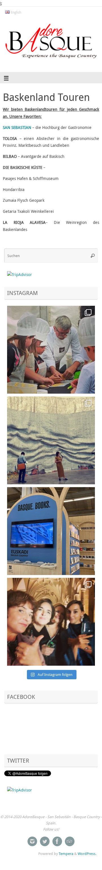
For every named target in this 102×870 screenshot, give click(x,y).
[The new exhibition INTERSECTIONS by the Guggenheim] (51, 440)
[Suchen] (93, 256)
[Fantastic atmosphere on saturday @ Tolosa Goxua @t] (51, 350)
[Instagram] (32, 841)
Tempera (66, 853)
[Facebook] (57, 841)
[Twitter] (45, 841)
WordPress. (87, 853)
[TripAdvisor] (70, 841)
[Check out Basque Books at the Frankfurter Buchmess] (51, 531)
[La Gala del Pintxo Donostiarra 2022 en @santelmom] (51, 622)
